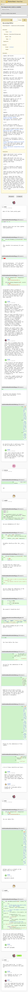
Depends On (5, 41)
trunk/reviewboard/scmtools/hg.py (9, 219)
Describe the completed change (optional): (8, 13)
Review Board (15, 1)
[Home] (6, 1)
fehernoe (6, 470)
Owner (7, 31)
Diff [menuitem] (24, 20)
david (5, 206)
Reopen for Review (5, 9)
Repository (6, 34)
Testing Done (5, 151)
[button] (1, 2)
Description (6, 53)
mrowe (10, 31)
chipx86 (5, 500)
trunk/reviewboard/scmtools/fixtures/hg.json (12, 617)
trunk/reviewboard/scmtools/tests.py (10, 404)
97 (9, 25)
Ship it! (19, 955)
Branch (6, 36)
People (7, 49)
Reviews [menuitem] (19, 20)
